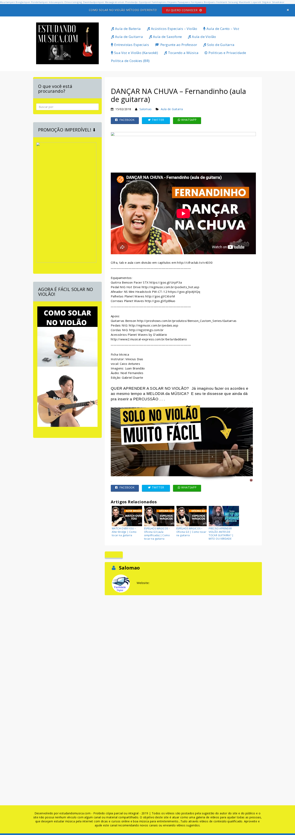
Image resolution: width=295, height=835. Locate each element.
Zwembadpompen (93, 2)
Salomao (145, 109)
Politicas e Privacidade (227, 52)
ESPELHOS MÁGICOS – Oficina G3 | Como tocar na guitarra (191, 532)
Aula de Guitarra (128, 36)
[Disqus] (183, 646)
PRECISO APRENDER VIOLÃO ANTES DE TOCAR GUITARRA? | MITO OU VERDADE (221, 533)
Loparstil (256, 2)
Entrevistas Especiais (131, 44)
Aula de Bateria (127, 28)
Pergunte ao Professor (178, 44)
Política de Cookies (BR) (130, 60)
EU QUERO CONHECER (182, 10)
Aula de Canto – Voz (222, 28)
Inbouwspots (56, 2)
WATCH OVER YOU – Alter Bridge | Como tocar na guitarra (124, 532)
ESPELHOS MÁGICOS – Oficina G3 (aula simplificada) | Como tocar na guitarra (157, 533)
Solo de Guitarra (220, 44)
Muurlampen (7, 2)
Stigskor (266, 2)
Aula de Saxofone (167, 36)
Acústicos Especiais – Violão (173, 28)
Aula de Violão (203, 36)
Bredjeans (210, 2)
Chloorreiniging (73, 2)
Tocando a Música (183, 52)
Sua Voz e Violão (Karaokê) (135, 52)
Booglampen (23, 2)
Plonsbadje (131, 2)
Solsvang (233, 2)
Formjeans (197, 2)
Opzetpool (145, 2)
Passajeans (184, 2)
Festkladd (221, 2)
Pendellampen (39, 2)
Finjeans (172, 2)
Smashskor (278, 2)
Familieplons (159, 2)
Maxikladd (244, 2)
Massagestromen (114, 2)
